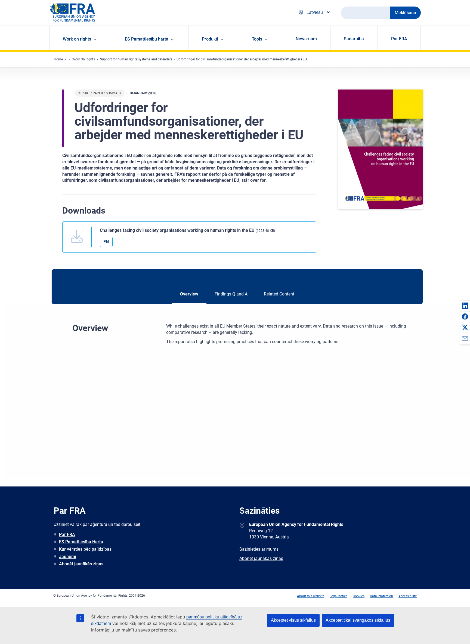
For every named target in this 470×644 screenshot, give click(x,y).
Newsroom (306, 38)
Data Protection (381, 596)
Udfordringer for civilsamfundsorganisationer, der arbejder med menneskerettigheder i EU (242, 59)
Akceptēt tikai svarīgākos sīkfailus (358, 620)
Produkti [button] (210, 39)
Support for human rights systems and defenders (136, 59)
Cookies (358, 596)
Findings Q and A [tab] (231, 294)
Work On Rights (83, 59)
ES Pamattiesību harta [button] (146, 39)
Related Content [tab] (279, 294)
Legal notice (338, 596)
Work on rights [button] (77, 39)
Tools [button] (257, 39)
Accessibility (407, 596)
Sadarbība (354, 38)
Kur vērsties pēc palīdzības (85, 549)
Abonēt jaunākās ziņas (81, 563)
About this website (310, 596)
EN (106, 241)
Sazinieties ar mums (259, 549)
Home (58, 59)
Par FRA (399, 38)
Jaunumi (67, 556)
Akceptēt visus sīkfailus (293, 620)
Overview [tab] (189, 294)
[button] (465, 305)
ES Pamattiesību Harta (81, 541)
